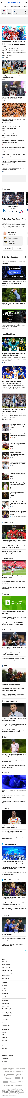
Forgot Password (6, 1078)
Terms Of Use (5, 1017)
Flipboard (4, 1063)
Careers (4, 1002)
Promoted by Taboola (20, 965)
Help (3, 1036)
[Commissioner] (19, 1092)
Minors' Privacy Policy (8, 1023)
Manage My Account (7, 1070)
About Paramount (7, 1005)
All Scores (9, 12)
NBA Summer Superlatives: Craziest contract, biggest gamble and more (14, 91)
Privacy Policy (5, 1020)
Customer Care (6, 1039)
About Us (4, 999)
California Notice (6, 1030)
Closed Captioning (7, 1027)
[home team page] (6, 241)
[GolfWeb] (22, 1096)
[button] (2, 2)
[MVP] (5, 1095)
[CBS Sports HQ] (21, 1083)
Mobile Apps (5, 992)
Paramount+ (5, 1008)
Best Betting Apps (7, 984)
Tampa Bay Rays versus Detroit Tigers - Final (20, 12)
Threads (4, 1060)
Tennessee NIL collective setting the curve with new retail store (14, 113)
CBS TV (4, 1010)
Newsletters (5, 1072)
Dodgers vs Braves (13, 203)
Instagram (4, 1052)
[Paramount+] (9, 1092)
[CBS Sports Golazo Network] (14, 1086)
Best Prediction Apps (8, 987)
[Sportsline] (20, 1089)
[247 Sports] (9, 1089)
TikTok (3, 1049)
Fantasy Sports (6, 979)
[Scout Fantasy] (13, 1096)
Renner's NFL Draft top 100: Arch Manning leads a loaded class (14, 42)
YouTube (4, 1046)
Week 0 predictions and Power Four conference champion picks (14, 70)
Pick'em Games (6, 976)
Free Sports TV (6, 981)
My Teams (4, 1075)
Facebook (4, 1054)
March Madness (6, 990)
